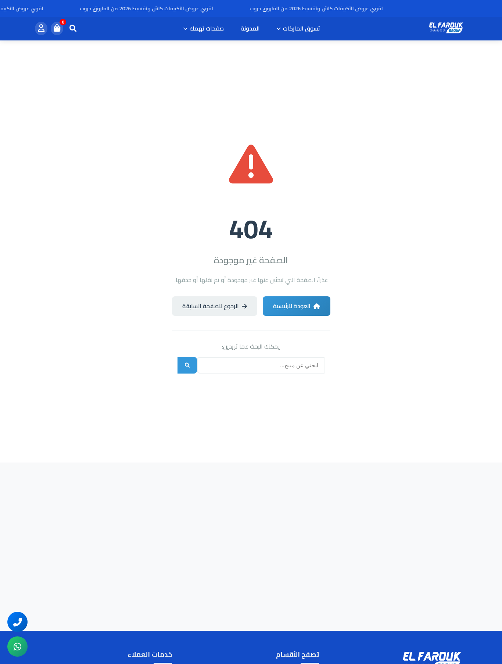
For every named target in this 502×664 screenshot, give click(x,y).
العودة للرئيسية (292, 305)
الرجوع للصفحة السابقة (210, 305)
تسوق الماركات (301, 28)
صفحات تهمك (207, 28)
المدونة (250, 28)
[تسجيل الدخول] (41, 29)
